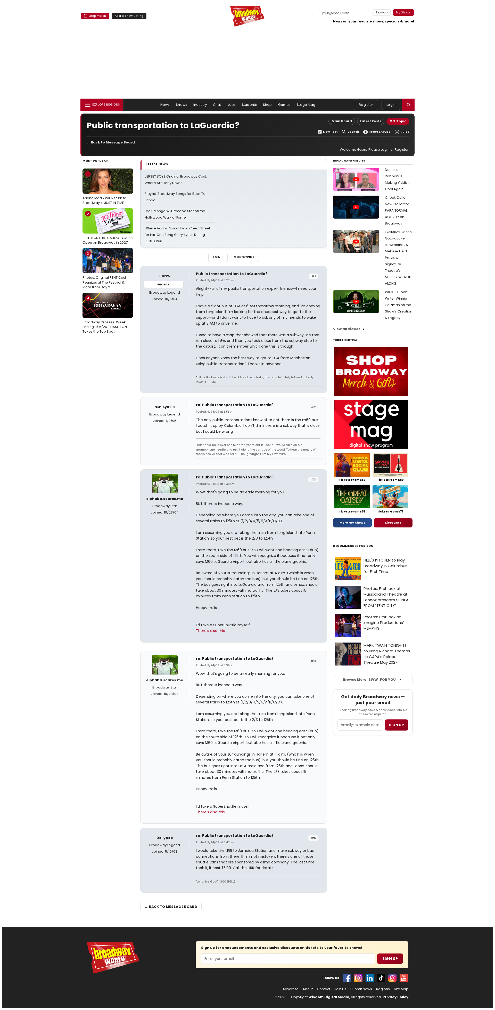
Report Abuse (380, 131)
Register (366, 104)
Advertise (291, 989)
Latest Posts (370, 121)
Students (249, 104)
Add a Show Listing (129, 16)
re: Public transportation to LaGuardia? (235, 404)
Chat (217, 104)
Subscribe (244, 257)
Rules (404, 131)
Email (218, 257)
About (308, 989)
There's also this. (211, 630)
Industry (200, 104)
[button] (408, 105)
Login (390, 104)
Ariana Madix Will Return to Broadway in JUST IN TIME (104, 188)
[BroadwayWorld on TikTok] (381, 978)
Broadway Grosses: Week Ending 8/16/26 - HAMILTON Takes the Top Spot (104, 315)
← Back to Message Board (111, 142)
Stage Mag (306, 104)
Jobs (231, 104)
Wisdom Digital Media (328, 997)
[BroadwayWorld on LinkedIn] (369, 978)
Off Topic (398, 121)
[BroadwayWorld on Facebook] (347, 978)
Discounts (393, 522)
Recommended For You (353, 546)
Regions (383, 989)
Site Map (401, 989)
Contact (323, 989)
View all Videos (346, 328)
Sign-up (382, 12)
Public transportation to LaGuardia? (231, 273)
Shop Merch (97, 16)
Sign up (396, 725)
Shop (267, 104)
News (165, 104)
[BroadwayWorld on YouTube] (403, 978)
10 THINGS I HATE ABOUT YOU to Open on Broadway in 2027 (107, 228)
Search (353, 131)
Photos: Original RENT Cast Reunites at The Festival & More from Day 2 (104, 270)
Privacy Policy (395, 997)
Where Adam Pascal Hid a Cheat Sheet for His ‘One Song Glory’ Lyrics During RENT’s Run (177, 235)
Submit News (361, 989)
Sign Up (390, 958)
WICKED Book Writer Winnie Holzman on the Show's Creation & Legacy (398, 305)
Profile (163, 284)
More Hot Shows (352, 522)
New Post (330, 131)
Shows (181, 104)
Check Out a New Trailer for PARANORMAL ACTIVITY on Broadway (397, 210)
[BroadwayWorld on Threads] (392, 978)
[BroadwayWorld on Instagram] (358, 978)
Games (284, 104)
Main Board (342, 121)
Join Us (340, 989)
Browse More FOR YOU (369, 679)
